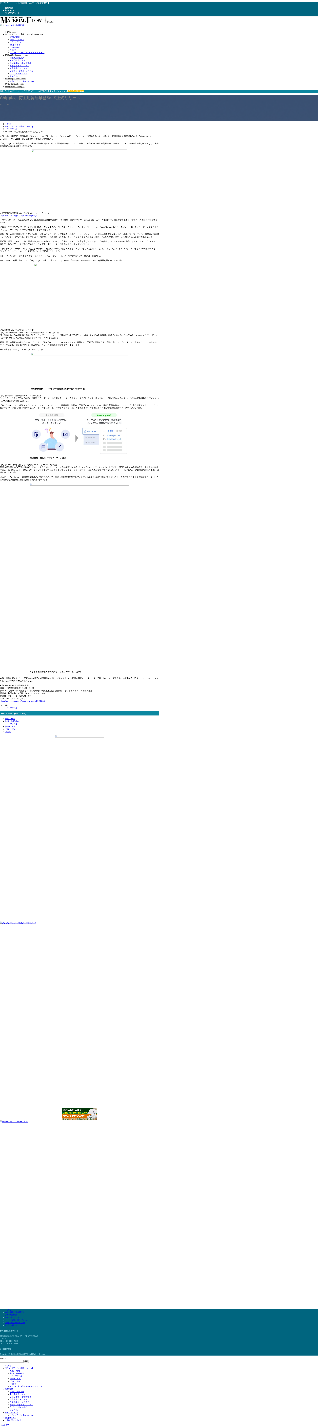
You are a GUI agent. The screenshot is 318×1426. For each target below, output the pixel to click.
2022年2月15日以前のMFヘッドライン (27, 53)
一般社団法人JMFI (13, 1420)
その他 (13, 50)
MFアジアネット (12, 13)
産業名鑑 (9, 1389)
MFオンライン (11, 1412)
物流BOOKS (10, 10)
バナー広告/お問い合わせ (16, 1320)
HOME (8, 1310)
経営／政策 (15, 37)
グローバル (15, 47)
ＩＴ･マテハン (16, 42)
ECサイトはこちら (75, 91)
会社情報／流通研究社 (15, 1312)
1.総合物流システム (18, 60)
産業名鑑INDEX (17, 58)
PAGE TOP (5, 1425)
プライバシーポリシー (15, 1323)
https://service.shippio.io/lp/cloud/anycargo (18, 215)
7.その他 (14, 76)
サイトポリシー (12, 1325)
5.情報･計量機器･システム (21, 71)
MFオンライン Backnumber (22, 81)
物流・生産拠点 (17, 40)
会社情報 (9, 8)
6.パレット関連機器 (18, 73)
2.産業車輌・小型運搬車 (20, 63)
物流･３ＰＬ (15, 45)
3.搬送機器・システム (19, 66)
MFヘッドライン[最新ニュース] (19, 1368)
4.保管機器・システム (19, 68)
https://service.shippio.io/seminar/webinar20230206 (22, 701)
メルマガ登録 (11, 1315)
